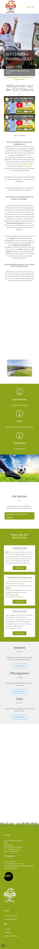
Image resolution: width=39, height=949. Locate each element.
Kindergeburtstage (25, 164)
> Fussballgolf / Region (10, 919)
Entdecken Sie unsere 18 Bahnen (16, 516)
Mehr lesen (19, 568)
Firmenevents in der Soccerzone (19, 577)
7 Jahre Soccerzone (19, 611)
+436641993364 (13, 851)
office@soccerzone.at (14, 849)
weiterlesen (19, 666)
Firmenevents (27, 166)
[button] (3, 945)
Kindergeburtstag (19, 548)
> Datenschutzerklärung (11, 936)
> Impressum (8, 932)
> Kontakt (7, 929)
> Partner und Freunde (10, 915)
